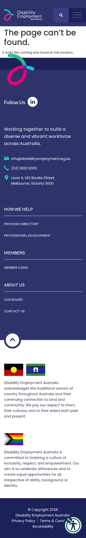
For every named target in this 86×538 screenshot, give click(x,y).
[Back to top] (12, 340)
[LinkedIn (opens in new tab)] (33, 102)
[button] (73, 525)
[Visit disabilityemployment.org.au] (23, 15)
